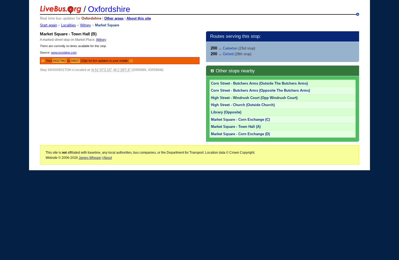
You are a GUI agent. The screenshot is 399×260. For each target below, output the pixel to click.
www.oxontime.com (64, 52)
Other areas (113, 18)
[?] (131, 60)
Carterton (230, 48)
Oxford (228, 54)
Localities (68, 25)
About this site (138, 18)
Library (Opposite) (226, 112)
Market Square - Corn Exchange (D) (240, 134)
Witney (85, 25)
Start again (48, 25)
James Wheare (90, 158)
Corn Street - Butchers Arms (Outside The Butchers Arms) (259, 83)
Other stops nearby (234, 70)
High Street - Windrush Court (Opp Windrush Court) (254, 98)
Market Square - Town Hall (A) (236, 127)
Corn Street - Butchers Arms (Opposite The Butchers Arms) (260, 90)
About (107, 158)
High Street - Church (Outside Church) (243, 105)
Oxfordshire (109, 9)
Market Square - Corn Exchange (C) (240, 119)
